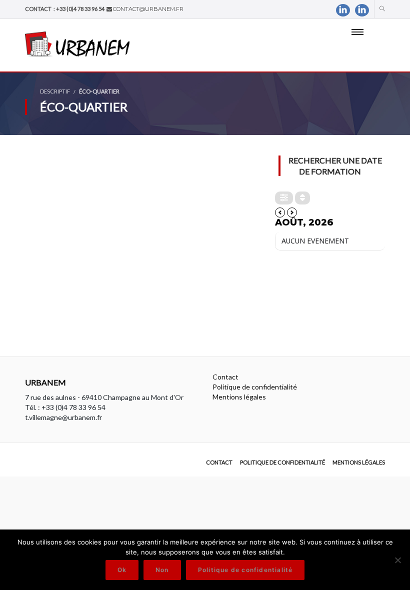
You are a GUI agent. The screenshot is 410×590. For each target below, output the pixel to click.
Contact (225, 376)
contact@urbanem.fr (148, 9)
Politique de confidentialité (254, 386)
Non (162, 570)
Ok (122, 570)
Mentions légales (239, 396)
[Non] (397, 560)
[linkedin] (343, 10)
